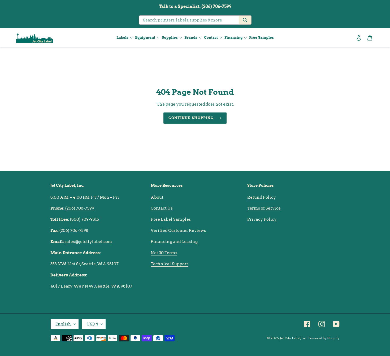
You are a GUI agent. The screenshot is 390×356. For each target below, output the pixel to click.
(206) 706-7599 (79, 208)
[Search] (245, 20)
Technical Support (169, 264)
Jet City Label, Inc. (293, 338)
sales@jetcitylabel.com (88, 241)
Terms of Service (264, 208)
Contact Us (162, 208)
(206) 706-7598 (73, 230)
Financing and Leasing (174, 241)
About (157, 197)
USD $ (92, 324)
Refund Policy (261, 197)
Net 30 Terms (164, 252)
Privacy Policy (262, 219)
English (63, 324)
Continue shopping (191, 118)
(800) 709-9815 (84, 219)
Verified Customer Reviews (178, 230)
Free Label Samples (171, 219)
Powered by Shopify (324, 338)
